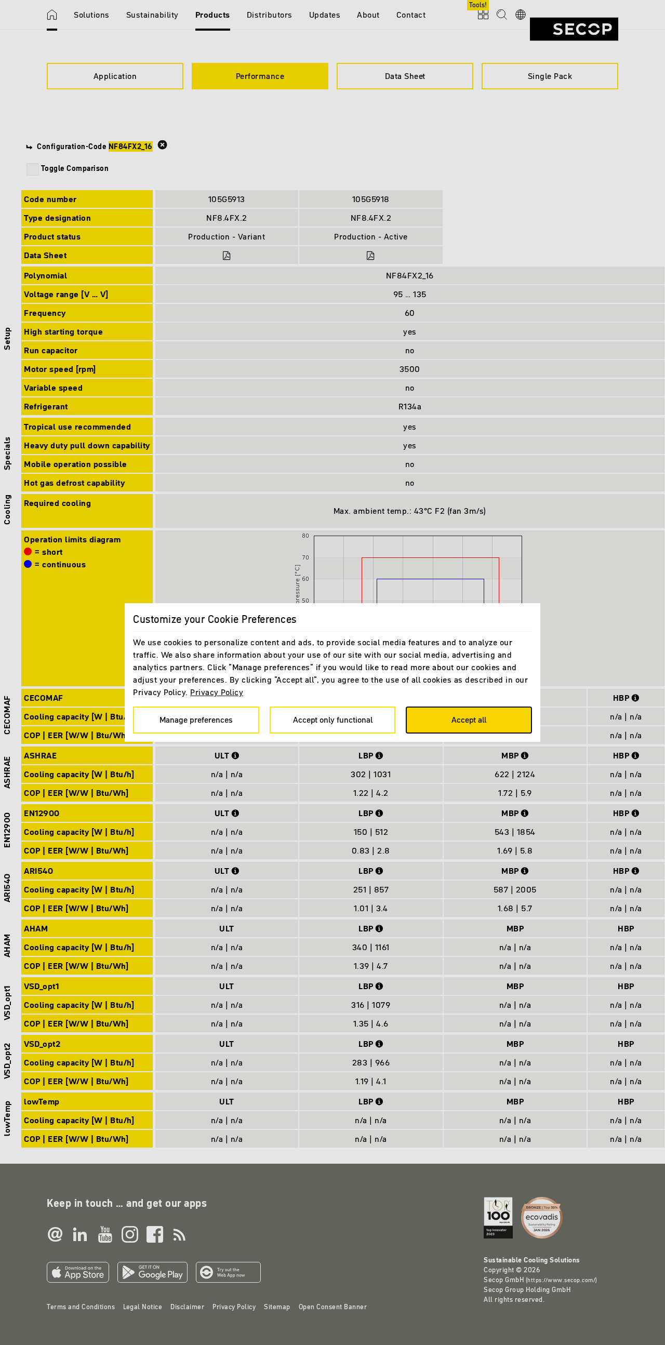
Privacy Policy (216, 692)
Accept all (468, 719)
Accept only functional (333, 719)
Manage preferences (196, 719)
